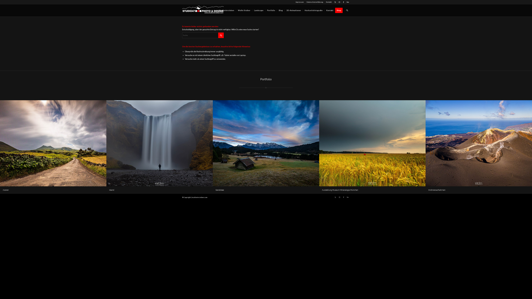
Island (111, 190)
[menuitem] (299, 2)
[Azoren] (53, 143)
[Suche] (347, 10)
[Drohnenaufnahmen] (479, 143)
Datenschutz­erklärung (315, 2)
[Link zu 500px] (348, 2)
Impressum (300, 2)
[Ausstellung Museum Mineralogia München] (372, 143)
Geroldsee (220, 190)
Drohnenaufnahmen (436, 190)
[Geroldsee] (266, 143)
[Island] (159, 143)
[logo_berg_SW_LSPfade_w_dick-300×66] (203, 10)
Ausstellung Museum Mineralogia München (340, 190)
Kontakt (329, 2)
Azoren (6, 190)
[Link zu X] (335, 2)
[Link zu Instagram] (339, 2)
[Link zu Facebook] (344, 2)
